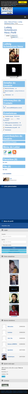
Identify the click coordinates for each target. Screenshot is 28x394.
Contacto (3, 391)
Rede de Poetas (13, 21)
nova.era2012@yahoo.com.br (14, 107)
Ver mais (5, 162)
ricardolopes (11, 356)
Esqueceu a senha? (14, 250)
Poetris (25, 392)
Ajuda (7, 391)
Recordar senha (7, 245)
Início (6, 21)
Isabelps (10, 332)
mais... (3, 376)
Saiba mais (14, 5)
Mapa (11, 391)
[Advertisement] (14, 204)
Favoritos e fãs (6, 225)
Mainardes (10, 326)
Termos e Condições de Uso (20, 391)
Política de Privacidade (6, 392)
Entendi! (22, 2)
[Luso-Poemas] (14, 10)
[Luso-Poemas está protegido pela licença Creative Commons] (5, 385)
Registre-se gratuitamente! (14, 252)
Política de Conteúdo (18, 392)
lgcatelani (10, 350)
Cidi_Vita (10, 338)
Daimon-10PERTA (12, 344)
